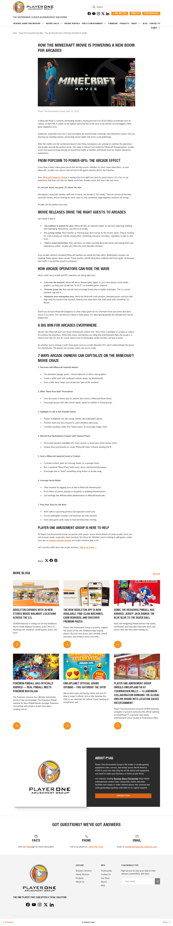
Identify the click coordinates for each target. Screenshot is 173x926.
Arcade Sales (52, 24)
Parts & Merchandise (92, 24)
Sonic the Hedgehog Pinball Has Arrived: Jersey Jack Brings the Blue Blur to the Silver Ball (134, 614)
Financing (113, 24)
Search (104, 881)
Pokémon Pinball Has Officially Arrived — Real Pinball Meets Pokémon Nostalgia (33, 687)
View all (156, 573)
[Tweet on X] (46, 560)
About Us (80, 881)
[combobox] (124, 7)
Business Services (84, 870)
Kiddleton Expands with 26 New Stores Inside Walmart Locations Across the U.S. (34, 614)
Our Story (105, 878)
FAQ (28, 846)
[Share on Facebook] (51, 560)
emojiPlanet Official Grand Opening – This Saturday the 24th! (84, 685)
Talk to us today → (88, 547)
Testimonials (106, 870)
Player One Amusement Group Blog (31, 33)
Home (15, 33)
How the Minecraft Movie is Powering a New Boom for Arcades (66, 33)
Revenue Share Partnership (27, 24)
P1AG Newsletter (151, 13)
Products (124, 24)
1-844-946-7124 (95, 846)
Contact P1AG (123, 796)
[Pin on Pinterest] (56, 560)
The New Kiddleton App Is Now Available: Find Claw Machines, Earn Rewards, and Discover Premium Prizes (83, 616)
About (134, 24)
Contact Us (155, 24)
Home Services (82, 874)
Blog (145, 24)
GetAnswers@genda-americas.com (141, 846)
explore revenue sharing (60, 540)
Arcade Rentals (72, 24)
